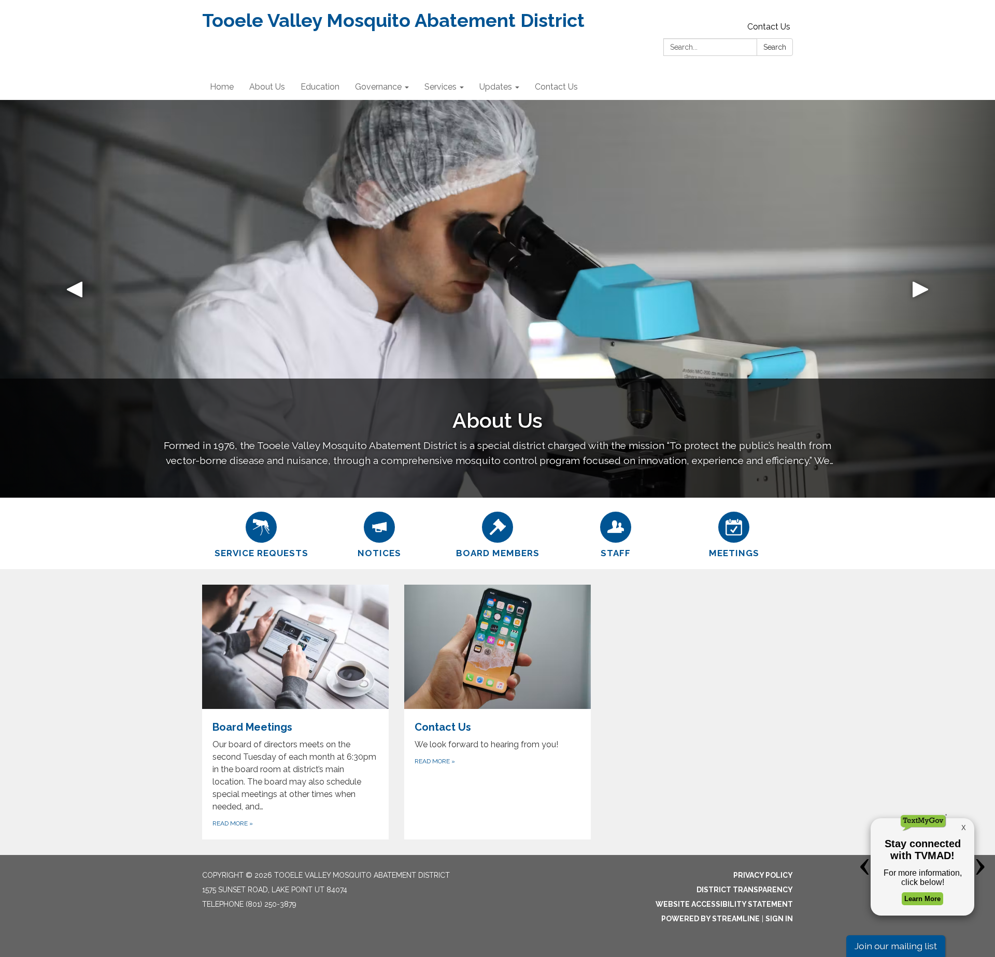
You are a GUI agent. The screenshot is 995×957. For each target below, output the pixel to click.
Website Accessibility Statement (724, 904)
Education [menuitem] (320, 87)
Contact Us (768, 27)
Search (774, 47)
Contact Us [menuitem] (556, 87)
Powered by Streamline (710, 919)
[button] (74, 299)
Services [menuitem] (440, 87)
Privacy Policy (763, 875)
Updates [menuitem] (495, 87)
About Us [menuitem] (267, 87)
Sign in (779, 919)
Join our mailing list (896, 945)
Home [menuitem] (222, 87)
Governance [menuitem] (378, 87)
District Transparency (744, 890)
